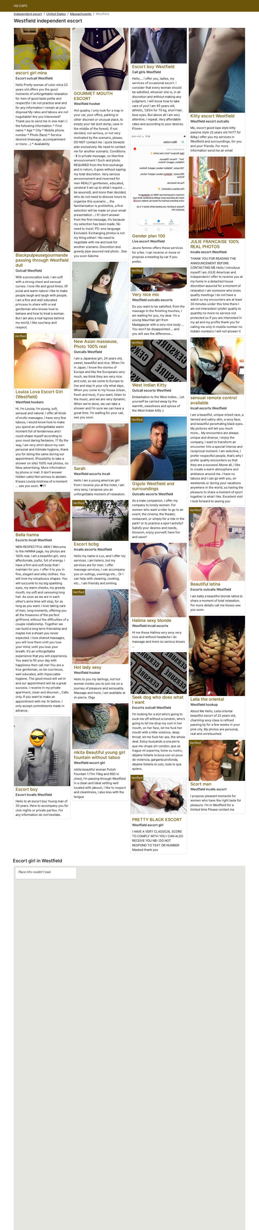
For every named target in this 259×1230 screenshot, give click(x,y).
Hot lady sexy (87, 667)
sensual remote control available (213, 400)
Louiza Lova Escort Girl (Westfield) (39, 394)
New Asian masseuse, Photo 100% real (96, 344)
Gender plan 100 (148, 235)
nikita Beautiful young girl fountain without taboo (99, 755)
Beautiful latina (205, 584)
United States (56, 14)
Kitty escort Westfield (212, 115)
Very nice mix (145, 294)
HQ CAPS (20, 6)
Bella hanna (27, 534)
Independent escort (28, 14)
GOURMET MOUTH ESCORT (93, 96)
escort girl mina (31, 72)
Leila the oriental (207, 699)
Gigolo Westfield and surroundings (153, 486)
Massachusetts (80, 14)
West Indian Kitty (149, 385)
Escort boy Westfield (153, 66)
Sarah (80, 468)
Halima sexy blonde (151, 620)
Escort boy (27, 789)
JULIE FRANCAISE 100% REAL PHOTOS (214, 244)
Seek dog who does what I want (158, 700)
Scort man (200, 784)
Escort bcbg (86, 544)
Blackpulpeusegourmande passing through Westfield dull (42, 260)
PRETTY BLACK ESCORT (157, 819)
